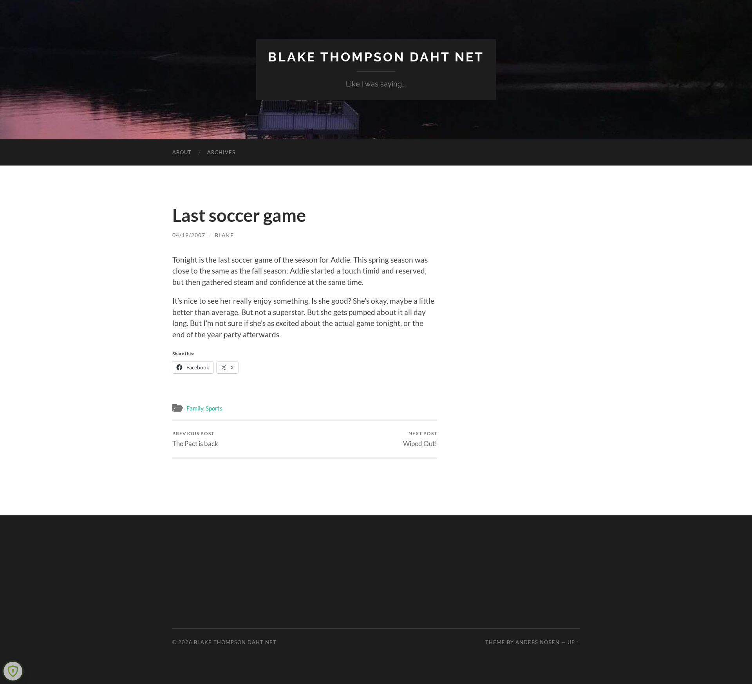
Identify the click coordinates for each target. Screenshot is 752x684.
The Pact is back (195, 438)
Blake (224, 235)
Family (194, 408)
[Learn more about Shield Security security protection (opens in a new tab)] (13, 671)
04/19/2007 (188, 235)
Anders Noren (537, 642)
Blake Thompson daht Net (376, 57)
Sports (214, 408)
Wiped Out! (420, 438)
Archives (221, 152)
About (182, 152)
